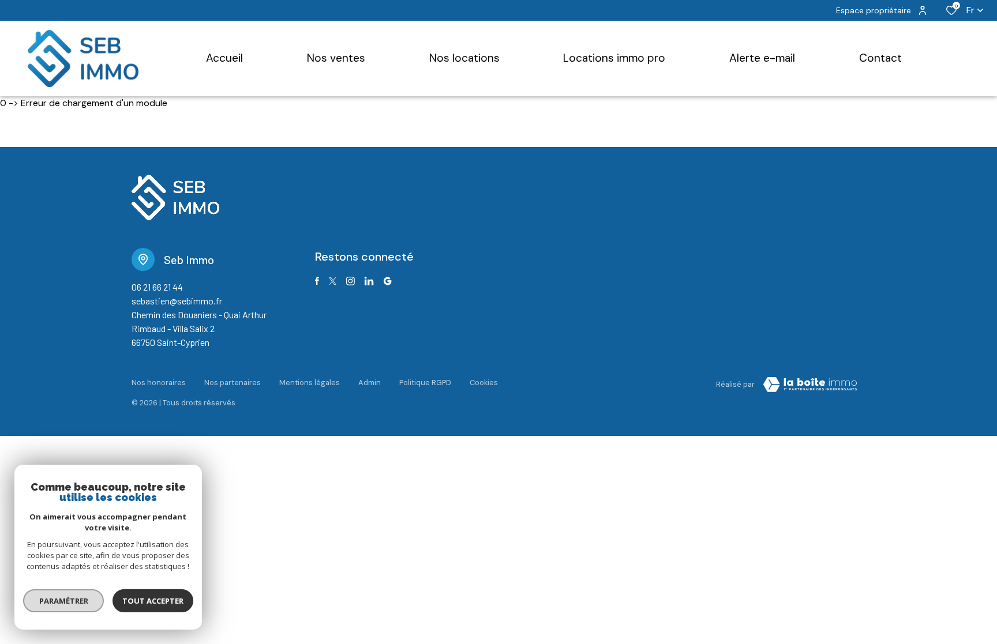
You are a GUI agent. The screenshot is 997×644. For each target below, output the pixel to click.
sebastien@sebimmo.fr (177, 300)
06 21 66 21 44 (157, 286)
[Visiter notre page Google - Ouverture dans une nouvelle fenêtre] (387, 281)
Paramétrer (63, 601)
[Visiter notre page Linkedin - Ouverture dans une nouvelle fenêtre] (369, 281)
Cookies (484, 382)
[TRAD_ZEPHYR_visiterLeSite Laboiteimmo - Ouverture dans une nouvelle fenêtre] (810, 384)
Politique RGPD (425, 382)
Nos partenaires (232, 382)
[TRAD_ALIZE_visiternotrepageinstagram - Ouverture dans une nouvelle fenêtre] (350, 281)
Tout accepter (152, 601)
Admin (369, 382)
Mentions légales (309, 382)
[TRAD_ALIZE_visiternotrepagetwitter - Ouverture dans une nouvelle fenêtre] (332, 281)
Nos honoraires (159, 382)
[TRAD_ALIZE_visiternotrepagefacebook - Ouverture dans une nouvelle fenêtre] (317, 281)
